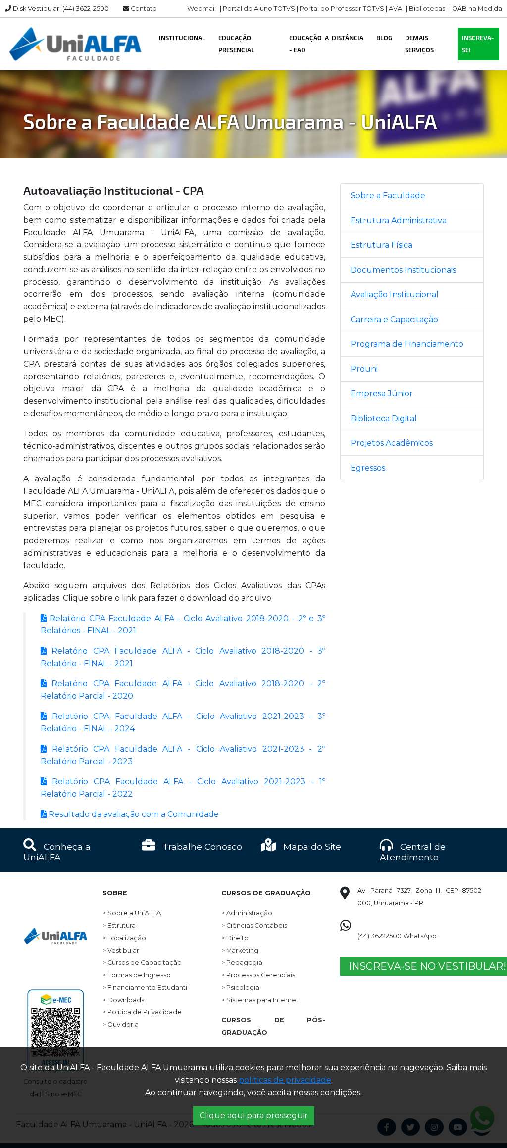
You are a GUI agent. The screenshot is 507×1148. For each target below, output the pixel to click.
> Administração (246, 913)
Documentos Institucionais (403, 270)
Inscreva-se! (478, 44)
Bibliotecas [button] (427, 8)
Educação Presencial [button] (236, 44)
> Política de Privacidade (142, 1012)
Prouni (364, 369)
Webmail (201, 8)
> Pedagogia (241, 962)
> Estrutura (119, 925)
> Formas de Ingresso (136, 975)
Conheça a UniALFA (57, 851)
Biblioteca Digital (384, 418)
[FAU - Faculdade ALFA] (75, 44)
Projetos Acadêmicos (392, 443)
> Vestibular (120, 950)
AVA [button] (395, 8)
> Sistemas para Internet (260, 1000)
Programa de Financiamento (407, 344)
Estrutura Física (381, 245)
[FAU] (55, 915)
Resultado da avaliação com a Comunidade (133, 814)
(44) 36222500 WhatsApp (397, 936)
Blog (384, 38)
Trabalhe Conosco (201, 846)
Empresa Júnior (382, 393)
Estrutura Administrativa (399, 220)
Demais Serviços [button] (419, 44)
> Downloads (123, 1000)
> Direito (235, 938)
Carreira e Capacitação (394, 319)
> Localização (124, 938)
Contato (144, 8)
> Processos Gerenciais (258, 975)
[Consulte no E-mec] (55, 1009)
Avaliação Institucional (395, 294)
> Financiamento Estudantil (145, 987)
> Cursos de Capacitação (142, 962)
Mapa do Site (311, 846)
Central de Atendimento (413, 851)
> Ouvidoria (120, 1024)
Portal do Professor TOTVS (342, 8)
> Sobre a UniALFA (131, 913)
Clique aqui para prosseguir (254, 1115)
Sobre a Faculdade (388, 195)
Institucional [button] (182, 38)
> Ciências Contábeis (254, 925)
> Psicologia (240, 987)
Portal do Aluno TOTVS (259, 8)
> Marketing (239, 950)
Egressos (368, 468)
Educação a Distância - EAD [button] (326, 44)
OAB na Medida (477, 8)
